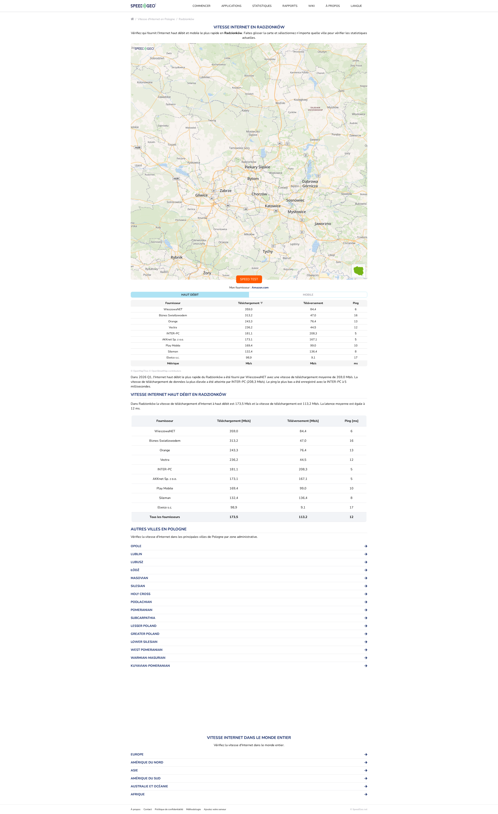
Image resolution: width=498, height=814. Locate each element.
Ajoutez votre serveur (215, 809)
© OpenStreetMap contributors (165, 370)
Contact (148, 809)
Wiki (311, 6)
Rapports (289, 6)
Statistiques (262, 6)
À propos (333, 6)
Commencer (201, 6)
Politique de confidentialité (169, 809)
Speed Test (249, 279)
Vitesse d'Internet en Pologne (156, 19)
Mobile (308, 295)
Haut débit (190, 295)
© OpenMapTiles (139, 370)
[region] (249, 161)
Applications (231, 6)
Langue (356, 6)
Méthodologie (193, 809)
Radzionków (186, 19)
